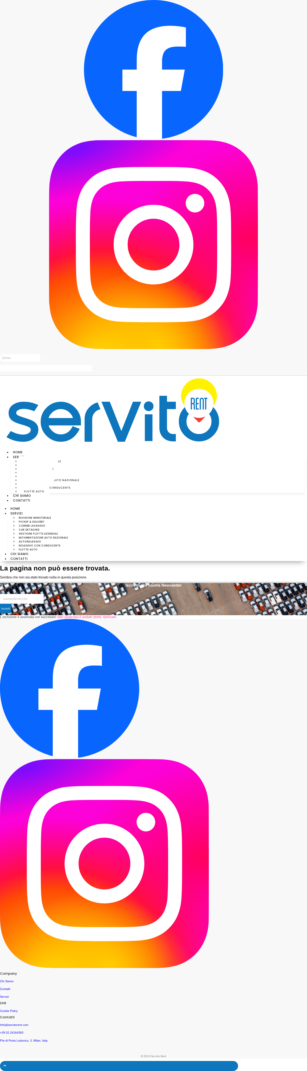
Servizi (4, 996)
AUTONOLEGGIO (30, 541)
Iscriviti (5, 608)
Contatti (5, 989)
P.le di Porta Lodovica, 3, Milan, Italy (24, 1040)
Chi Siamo (7, 981)
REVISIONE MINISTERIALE (35, 518)
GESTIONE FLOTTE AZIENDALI (38, 533)
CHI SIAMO (22, 495)
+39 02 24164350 (11, 1032)
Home (18, 452)
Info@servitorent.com (14, 1025)
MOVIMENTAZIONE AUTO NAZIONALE (43, 537)
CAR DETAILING (29, 529)
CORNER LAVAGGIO (32, 525)
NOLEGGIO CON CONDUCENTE (40, 545)
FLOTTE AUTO (34, 491)
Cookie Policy (9, 1011)
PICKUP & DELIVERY (31, 521)
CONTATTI (21, 500)
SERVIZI (16, 513)
